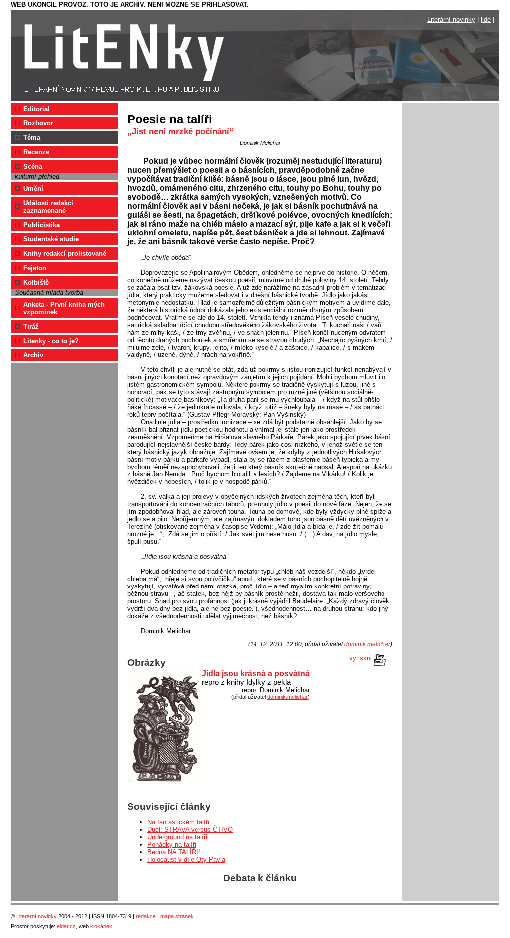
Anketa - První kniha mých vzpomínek (64, 308)
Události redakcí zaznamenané (48, 206)
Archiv (33, 355)
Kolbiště (36, 282)
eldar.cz (66, 926)
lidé (486, 19)
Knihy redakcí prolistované (64, 253)
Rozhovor (38, 123)
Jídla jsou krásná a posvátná (256, 673)
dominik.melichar (367, 644)
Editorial (36, 109)
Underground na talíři (177, 837)
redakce (146, 916)
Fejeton (34, 268)
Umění (33, 188)
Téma (31, 137)
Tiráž (31, 326)
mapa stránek (177, 916)
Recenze (36, 152)
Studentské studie (51, 239)
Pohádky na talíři (171, 844)
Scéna (32, 166)
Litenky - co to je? (51, 341)
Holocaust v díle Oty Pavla (186, 859)
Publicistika (41, 225)
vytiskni (361, 658)
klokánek (101, 926)
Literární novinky (451, 19)
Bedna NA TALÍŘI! (173, 852)
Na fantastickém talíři (178, 822)
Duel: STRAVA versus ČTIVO (190, 829)
